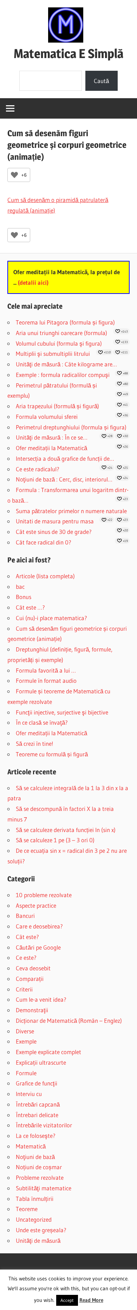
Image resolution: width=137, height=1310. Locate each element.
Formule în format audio (46, 680)
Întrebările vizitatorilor (44, 1125)
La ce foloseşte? (36, 1135)
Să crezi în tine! (34, 743)
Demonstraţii (32, 1010)
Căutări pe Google (38, 947)
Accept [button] (67, 1300)
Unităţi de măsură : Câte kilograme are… (66, 364)
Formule (26, 1073)
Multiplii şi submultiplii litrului (53, 353)
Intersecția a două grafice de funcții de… (65, 458)
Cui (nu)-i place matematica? (51, 618)
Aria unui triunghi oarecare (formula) (61, 332)
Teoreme (27, 1209)
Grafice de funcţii (36, 1083)
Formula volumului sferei (47, 416)
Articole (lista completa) (45, 576)
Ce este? (26, 957)
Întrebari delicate (37, 1115)
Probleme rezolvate (40, 1177)
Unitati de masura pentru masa (55, 521)
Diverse (25, 1031)
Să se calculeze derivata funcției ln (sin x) (66, 829)
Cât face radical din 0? (43, 542)
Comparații (30, 978)
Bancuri (25, 915)
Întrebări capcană (38, 1104)
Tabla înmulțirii (34, 1198)
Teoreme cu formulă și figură (52, 754)
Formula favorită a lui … (46, 670)
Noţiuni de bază (35, 1156)
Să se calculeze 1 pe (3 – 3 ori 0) (55, 840)
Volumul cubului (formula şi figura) (59, 343)
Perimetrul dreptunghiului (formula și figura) (71, 427)
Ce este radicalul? (37, 469)
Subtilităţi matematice (43, 1188)
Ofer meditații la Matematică (51, 448)
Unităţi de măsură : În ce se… (51, 437)
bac (20, 586)
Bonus (23, 596)
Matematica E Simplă (68, 53)
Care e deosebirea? (39, 926)
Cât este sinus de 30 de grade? (54, 531)
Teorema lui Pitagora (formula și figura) (65, 322)
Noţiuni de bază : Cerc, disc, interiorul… (64, 479)
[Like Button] (14, 175)
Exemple (26, 1041)
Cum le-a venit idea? (41, 999)
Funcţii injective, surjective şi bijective (62, 712)
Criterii (24, 989)
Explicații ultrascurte (41, 1062)
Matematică (31, 1146)
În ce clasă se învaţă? (42, 722)
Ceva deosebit (33, 968)
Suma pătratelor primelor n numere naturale (71, 511)
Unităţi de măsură (38, 1240)
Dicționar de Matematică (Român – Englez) (69, 1020)
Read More (91, 1300)
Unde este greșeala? (41, 1230)
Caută (101, 80)
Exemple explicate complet (48, 1052)
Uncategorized (34, 1219)
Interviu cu (29, 1093)
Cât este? (27, 936)
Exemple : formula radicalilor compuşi (63, 374)
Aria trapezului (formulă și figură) (57, 406)
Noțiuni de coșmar (39, 1167)
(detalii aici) (33, 282)
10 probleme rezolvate (44, 895)
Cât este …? (30, 607)
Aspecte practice (36, 905)
